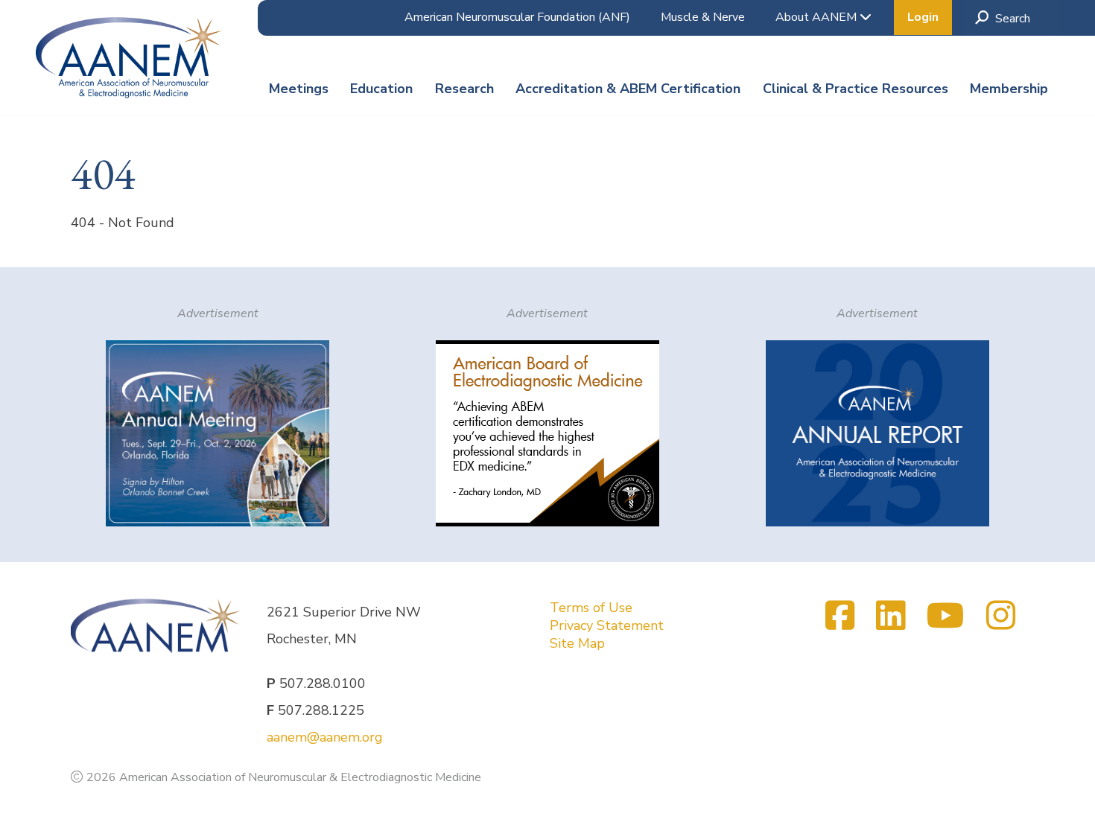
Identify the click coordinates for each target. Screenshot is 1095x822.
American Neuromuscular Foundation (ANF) (517, 17)
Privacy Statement (607, 625)
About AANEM (817, 17)
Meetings (298, 89)
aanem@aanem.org (325, 737)
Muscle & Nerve (703, 17)
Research (464, 89)
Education (381, 89)
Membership (1009, 89)
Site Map (577, 643)
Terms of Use (591, 607)
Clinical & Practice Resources (855, 89)
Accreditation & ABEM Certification (627, 89)
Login (923, 17)
